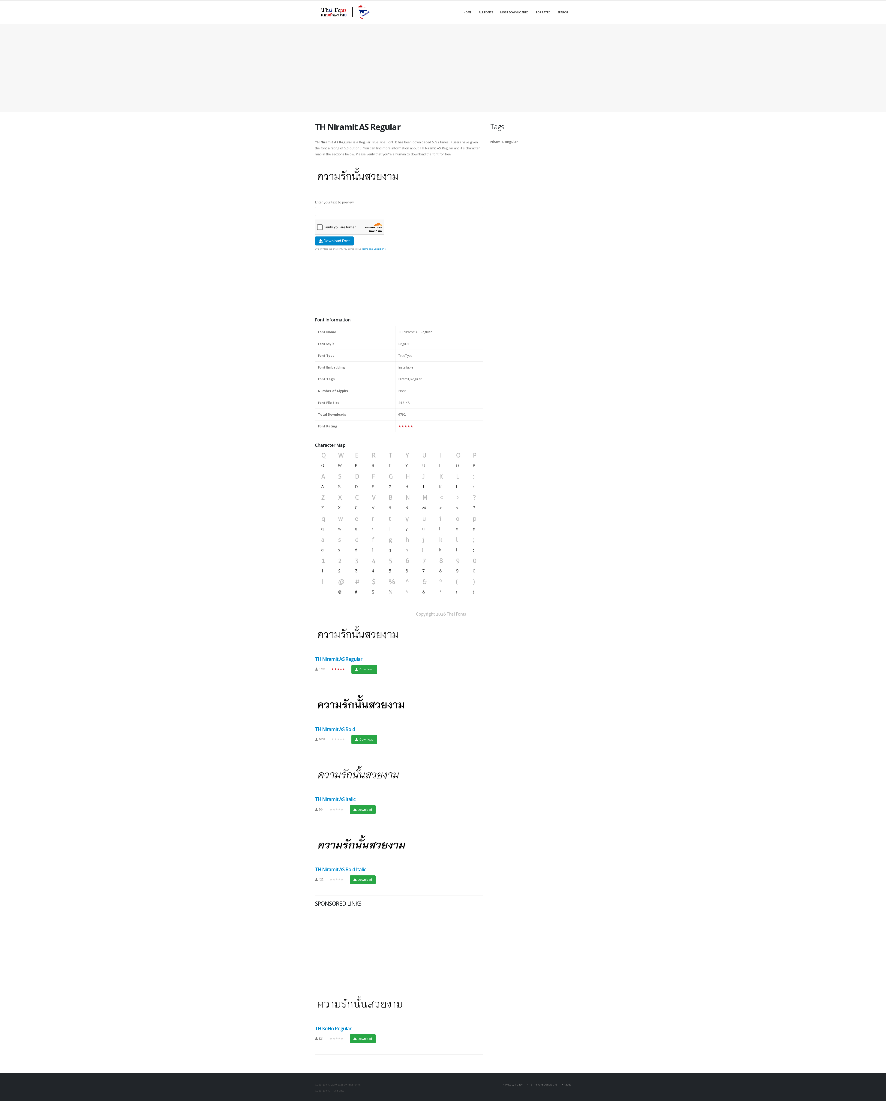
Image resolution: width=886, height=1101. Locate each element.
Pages (567, 1084)
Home (468, 12)
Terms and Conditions (374, 248)
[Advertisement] (443, 68)
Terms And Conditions (543, 1084)
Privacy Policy (514, 1084)
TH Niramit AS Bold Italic (340, 869)
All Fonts (486, 12)
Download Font (336, 240)
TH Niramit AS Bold (335, 729)
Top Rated (543, 12)
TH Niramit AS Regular (338, 659)
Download (366, 669)
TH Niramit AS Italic (335, 799)
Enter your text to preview (334, 202)
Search (563, 12)
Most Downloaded (514, 12)
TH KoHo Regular (333, 1028)
